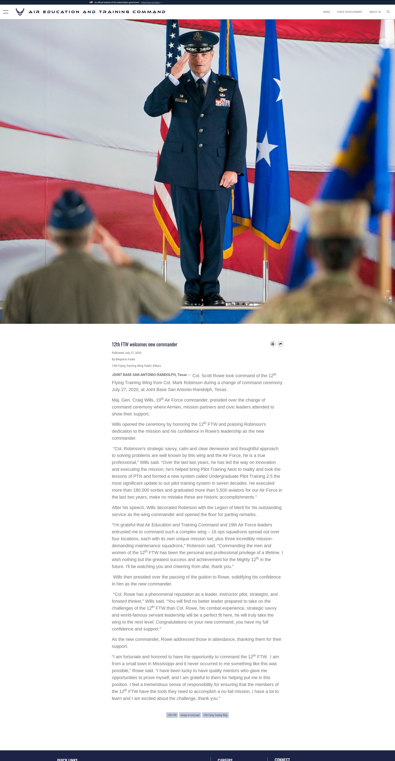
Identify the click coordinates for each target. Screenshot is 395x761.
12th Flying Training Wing (215, 715)
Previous (20, 171)
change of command (190, 715)
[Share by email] (280, 343)
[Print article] (272, 343)
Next (375, 171)
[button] (152, 2)
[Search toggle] (388, 12)
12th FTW (172, 715)
